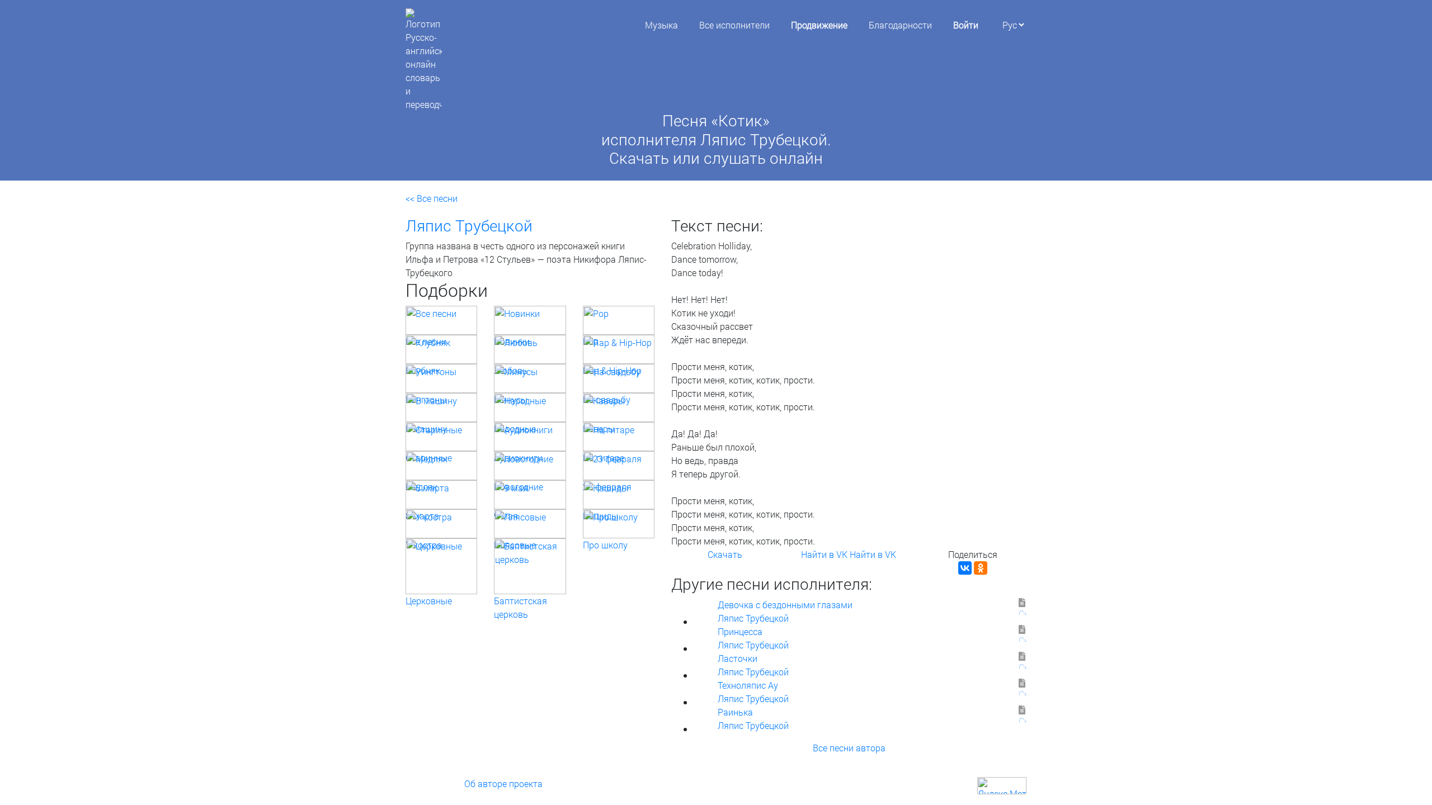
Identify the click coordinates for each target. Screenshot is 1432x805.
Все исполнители (734, 25)
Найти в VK (824, 554)
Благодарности (900, 25)
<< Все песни (432, 198)
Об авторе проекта (503, 783)
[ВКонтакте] (965, 568)
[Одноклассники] (980, 568)
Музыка (661, 25)
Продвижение (819, 25)
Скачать (725, 554)
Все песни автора (849, 748)
